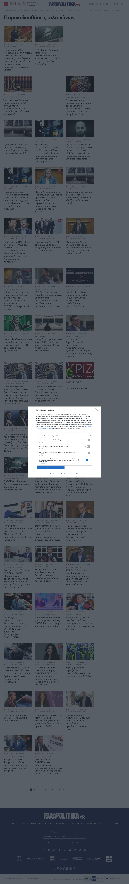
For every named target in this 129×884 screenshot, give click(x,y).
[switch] (87, 440)
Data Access (64, 474)
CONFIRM (50, 467)
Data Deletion (54, 474)
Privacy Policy (75, 474)
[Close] (97, 410)
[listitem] (64, 436)
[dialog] (64, 442)
